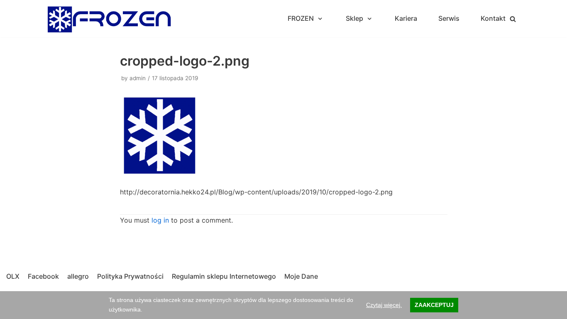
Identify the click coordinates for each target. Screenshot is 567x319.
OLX (13, 276)
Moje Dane (301, 276)
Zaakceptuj (434, 305)
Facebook (43, 276)
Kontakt (493, 18)
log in (160, 220)
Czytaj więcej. (384, 305)
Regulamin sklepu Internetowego (224, 276)
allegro (78, 276)
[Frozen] (109, 19)
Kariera (406, 18)
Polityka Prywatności (130, 276)
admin (138, 78)
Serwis (448, 18)
